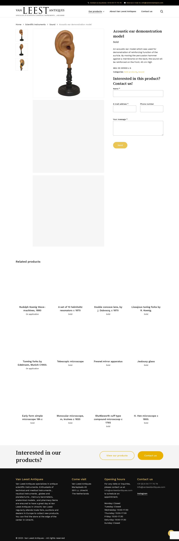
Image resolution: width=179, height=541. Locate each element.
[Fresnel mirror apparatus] (108, 338)
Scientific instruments (35, 24)
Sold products (130, 72)
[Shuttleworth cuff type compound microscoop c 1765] (108, 393)
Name (116, 89)
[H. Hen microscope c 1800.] (146, 393)
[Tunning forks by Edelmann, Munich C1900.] (32, 338)
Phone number (147, 104)
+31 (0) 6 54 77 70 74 (147, 484)
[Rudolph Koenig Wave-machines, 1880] (32, 284)
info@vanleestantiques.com (118, 490)
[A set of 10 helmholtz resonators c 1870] (70, 284)
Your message (120, 119)
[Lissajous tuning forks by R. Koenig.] (146, 284)
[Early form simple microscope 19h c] (32, 393)
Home (18, 24)
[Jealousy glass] (146, 338)
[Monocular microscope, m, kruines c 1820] (70, 393)
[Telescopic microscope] (70, 338)
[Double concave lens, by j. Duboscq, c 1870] (108, 284)
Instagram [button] (142, 493)
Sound (52, 24)
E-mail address (120, 104)
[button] (117, 455)
